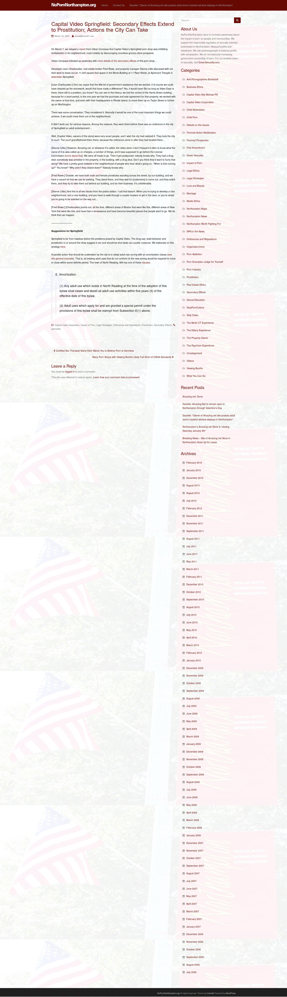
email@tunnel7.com (84, 36)
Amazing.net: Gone (193, 396)
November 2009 (194, 675)
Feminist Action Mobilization (201, 132)
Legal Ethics (193, 170)
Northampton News (197, 216)
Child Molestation (196, 109)
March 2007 (192, 911)
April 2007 (191, 903)
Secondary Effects (163, 325)
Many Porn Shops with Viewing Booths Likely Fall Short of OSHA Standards (132, 357)
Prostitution (147, 325)
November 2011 (194, 523)
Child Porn (192, 117)
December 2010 (194, 584)
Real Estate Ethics (196, 284)
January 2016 (193, 470)
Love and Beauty (195, 185)
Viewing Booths (195, 368)
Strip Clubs (192, 315)
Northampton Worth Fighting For (204, 223)
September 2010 (195, 599)
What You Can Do (196, 376)
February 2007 (194, 919)
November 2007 (194, 850)
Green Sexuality (195, 155)
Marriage (191, 193)
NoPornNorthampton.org (168, 993)
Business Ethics (195, 87)
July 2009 (191, 706)
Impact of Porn (88, 325)
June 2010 (191, 622)
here (62, 246)
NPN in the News (195, 231)
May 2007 (191, 896)
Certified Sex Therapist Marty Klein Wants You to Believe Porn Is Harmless (94, 350)
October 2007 (193, 858)
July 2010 (191, 614)
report (82, 49)
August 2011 (193, 538)
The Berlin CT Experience (200, 322)
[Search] (237, 20)
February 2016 (194, 462)
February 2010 (194, 652)
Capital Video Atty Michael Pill (202, 94)
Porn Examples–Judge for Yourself (205, 261)
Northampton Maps (197, 208)
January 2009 (193, 744)
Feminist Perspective (198, 140)
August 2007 (193, 873)
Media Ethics (193, 201)
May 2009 (191, 721)
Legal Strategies (104, 325)
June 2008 (191, 797)
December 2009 (194, 668)
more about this (74, 155)
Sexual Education (196, 299)
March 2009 (192, 736)
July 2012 (191, 500)
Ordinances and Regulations (126, 325)
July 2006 (191, 972)
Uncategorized (194, 353)
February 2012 (194, 508)
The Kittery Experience (199, 330)
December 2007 (194, 843)
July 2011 (191, 546)
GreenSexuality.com (209, 62)
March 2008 (192, 820)
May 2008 (191, 805)
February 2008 (194, 827)
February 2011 (194, 576)
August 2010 (193, 607)
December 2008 (194, 751)
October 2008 (193, 766)
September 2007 (195, 865)
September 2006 (195, 957)
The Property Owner (197, 337)
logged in (70, 371)
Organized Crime (196, 246)
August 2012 (193, 493)
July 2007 (191, 881)
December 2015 (194, 477)
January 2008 (193, 835)
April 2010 (191, 637)
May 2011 (191, 561)
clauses (146, 262)
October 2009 (193, 683)
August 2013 (193, 485)
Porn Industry (194, 269)
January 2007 (193, 926)
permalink (56, 328)
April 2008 (191, 812)
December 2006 (194, 934)
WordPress (231, 993)
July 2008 (191, 789)
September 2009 (195, 690)
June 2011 (191, 554)
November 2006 (194, 941)
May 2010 (191, 630)
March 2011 (192, 569)
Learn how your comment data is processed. (116, 377)
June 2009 (191, 713)
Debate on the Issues (198, 125)
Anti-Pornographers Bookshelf (202, 79)
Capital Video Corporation (67, 325)
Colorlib (210, 993)
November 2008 (194, 759)
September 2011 (195, 531)
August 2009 (193, 698)
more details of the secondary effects (116, 60)
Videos (190, 360)
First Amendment (196, 147)
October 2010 (193, 592)
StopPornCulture (195, 307)
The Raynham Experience (200, 345)
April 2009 (191, 728)
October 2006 (193, 949)
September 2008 (195, 774)
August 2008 (193, 782)
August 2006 (193, 964)
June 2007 (191, 888)
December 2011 (194, 516)
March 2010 (192, 645)
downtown (56, 76)
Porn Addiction (194, 254)
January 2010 (193, 660)
